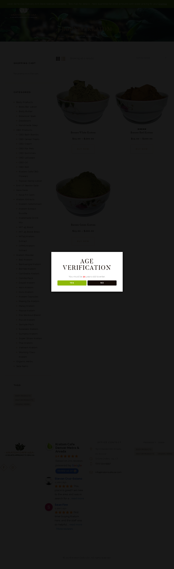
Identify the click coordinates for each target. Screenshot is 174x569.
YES (72, 283)
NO (102, 283)
